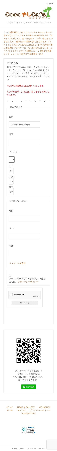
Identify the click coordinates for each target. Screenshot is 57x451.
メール (12, 228)
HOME (9, 407)
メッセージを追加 (17, 263)
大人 (11, 166)
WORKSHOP (45, 407)
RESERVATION (28, 413)
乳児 (11, 187)
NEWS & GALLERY (25, 407)
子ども (12, 176)
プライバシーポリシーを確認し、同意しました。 (27, 280)
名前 (11, 210)
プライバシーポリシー (28, 281)
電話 (11, 245)
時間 (11, 134)
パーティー (14, 151)
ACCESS (21, 410)
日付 (11, 116)
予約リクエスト (25, 303)
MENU (10, 410)
